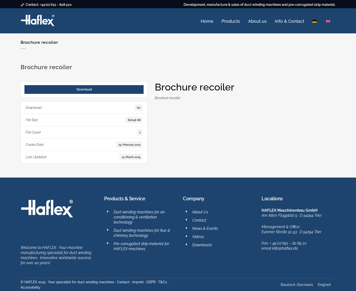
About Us (200, 212)
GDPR (150, 282)
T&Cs (162, 282)
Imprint (138, 282)
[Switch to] (315, 21)
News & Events (205, 228)
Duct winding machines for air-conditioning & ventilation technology (140, 217)
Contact (199, 220)
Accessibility (30, 287)
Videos (198, 236)
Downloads (202, 245)
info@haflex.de (285, 248)
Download (84, 89)
